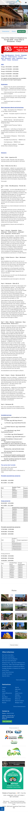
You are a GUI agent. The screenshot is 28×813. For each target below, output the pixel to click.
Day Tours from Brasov (8, 657)
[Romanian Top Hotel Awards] (14, 764)
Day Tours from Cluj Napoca (9, 659)
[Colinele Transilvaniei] (14, 742)
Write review (2, 809)
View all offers (14, 645)
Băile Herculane (6, 698)
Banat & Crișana (19, 700)
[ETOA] (9, 732)
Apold (3, 691)
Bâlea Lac (17, 698)
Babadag (17, 695)
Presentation (5, 31)
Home (3, 6)
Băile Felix (18, 697)
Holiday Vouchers (7, 674)
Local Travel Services (8, 672)
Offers (7, 6)
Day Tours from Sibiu (7, 655)
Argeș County (18, 693)
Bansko (4, 702)
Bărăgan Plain (19, 702)
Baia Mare (5, 697)
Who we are (6, 801)
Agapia (4, 687)
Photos (14, 31)
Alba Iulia (17, 689)
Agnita (17, 687)
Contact (5, 802)
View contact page (7, 721)
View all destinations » (19, 706)
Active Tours (5, 670)
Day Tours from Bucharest (9, 660)
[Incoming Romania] (11, 737)
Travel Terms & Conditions (17, 801)
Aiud (3, 689)
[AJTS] (20, 737)
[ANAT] (18, 732)
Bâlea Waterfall (6, 700)
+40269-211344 (10, 713)
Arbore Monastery (7, 693)
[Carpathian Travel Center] (14, 2)
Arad (16, 691)
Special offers (6, 676)
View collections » (21, 680)
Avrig (3, 695)
